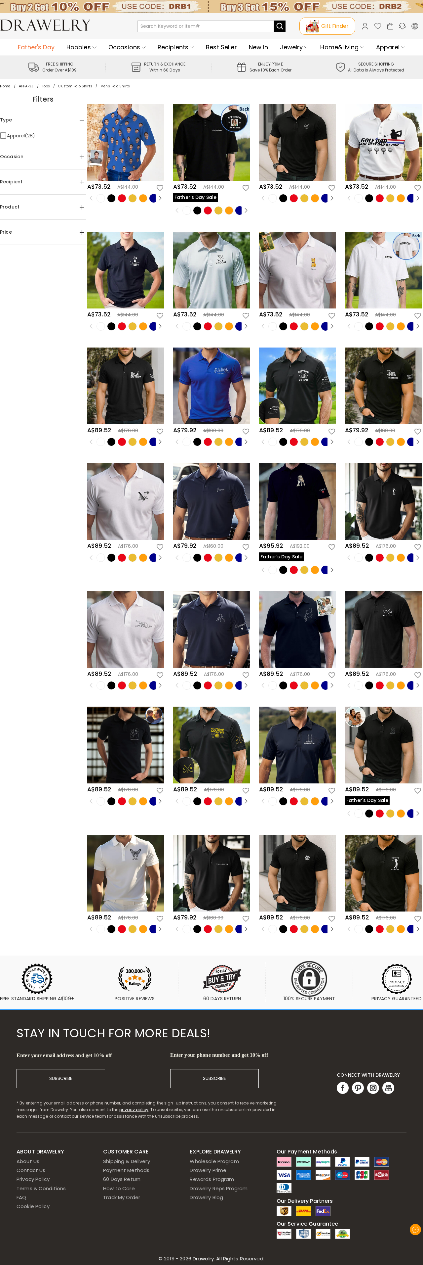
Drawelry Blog (206, 1197)
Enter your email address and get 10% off (64, 1055)
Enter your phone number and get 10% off (219, 1055)
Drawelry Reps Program (219, 1188)
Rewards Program (212, 1179)
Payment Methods (126, 1170)
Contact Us (31, 1170)
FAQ (21, 1197)
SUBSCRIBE (60, 1078)
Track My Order (121, 1197)
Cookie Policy (33, 1206)
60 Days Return (121, 1179)
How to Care (119, 1188)
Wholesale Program (214, 1161)
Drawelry (227, 1258)
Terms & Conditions (41, 1188)
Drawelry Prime (208, 1170)
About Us (28, 1161)
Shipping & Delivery (126, 1161)
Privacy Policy (33, 1179)
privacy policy (133, 1109)
